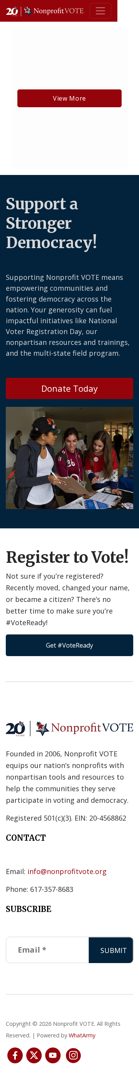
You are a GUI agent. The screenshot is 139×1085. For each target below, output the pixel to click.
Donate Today (69, 388)
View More (69, 98)
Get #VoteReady (69, 645)
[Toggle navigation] (100, 11)
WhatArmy (82, 1035)
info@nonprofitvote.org (67, 871)
